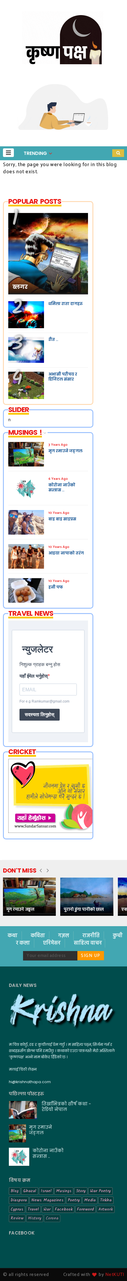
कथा (13, 936)
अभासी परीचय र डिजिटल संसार (62, 377)
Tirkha (106, 1200)
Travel (33, 1209)
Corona (52, 1218)
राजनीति (91, 936)
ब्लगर (20, 287)
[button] (8, 152)
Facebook (64, 1209)
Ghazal (29, 1191)
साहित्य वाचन (88, 943)
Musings (63, 1191)
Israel (46, 1191)
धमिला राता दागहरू (65, 303)
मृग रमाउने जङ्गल (20, 909)
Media (90, 1200)
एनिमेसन (52, 943)
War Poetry (100, 1191)
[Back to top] (112, 1266)
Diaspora (19, 1200)
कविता (38, 936)
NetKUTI (114, 1275)
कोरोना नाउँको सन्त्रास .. (48, 1153)
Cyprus (17, 1209)
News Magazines (47, 1200)
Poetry (74, 1200)
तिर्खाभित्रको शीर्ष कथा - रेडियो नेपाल (66, 1106)
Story (81, 1191)
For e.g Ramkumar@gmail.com (44, 701)
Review (17, 1218)
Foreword (85, 1209)
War (47, 1209)
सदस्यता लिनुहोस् (39, 714)
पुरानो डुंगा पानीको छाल (84, 909)
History (34, 1218)
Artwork (105, 1209)
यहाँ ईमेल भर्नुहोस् (33, 676)
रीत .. (53, 339)
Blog (15, 1191)
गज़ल (64, 936)
